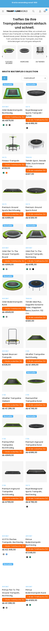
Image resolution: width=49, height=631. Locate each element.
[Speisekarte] (3, 11)
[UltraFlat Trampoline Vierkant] (13, 381)
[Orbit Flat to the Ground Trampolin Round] (13, 234)
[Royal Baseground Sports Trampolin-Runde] (36, 93)
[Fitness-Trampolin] (13, 143)
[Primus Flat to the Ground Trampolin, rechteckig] (13, 573)
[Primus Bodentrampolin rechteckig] (36, 522)
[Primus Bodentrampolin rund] (36, 573)
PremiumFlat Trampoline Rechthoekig (8, 445)
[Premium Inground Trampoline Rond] (36, 425)
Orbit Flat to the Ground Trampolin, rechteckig (34, 254)
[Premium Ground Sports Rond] (36, 190)
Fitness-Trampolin (10, 160)
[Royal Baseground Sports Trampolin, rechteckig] (36, 471)
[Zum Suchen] (33, 11)
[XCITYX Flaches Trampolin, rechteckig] (13, 522)
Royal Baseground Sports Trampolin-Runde (34, 113)
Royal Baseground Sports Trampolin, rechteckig (34, 491)
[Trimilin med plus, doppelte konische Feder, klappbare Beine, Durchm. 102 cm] (36, 285)
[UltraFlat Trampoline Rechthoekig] (36, 337)
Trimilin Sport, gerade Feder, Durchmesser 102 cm (36, 163)
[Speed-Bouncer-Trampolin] (13, 337)
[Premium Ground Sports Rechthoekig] (13, 190)
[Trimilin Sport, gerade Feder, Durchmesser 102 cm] (36, 143)
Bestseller (8, 84)
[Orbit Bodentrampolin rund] (13, 285)
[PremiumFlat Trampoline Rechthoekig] (13, 425)
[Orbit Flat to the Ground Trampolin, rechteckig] (36, 234)
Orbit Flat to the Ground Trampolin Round (10, 254)
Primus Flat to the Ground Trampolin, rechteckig (11, 593)
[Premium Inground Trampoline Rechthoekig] (13, 471)
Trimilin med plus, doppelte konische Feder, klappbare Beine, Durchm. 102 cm (34, 308)
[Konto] (40, 11)
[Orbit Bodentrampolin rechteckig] (13, 93)
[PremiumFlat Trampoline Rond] (36, 381)
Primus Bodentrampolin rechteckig (33, 542)
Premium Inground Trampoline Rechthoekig (11, 491)
